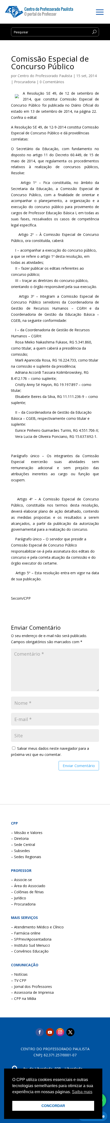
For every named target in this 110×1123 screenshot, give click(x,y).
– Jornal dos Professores (31, 986)
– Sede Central (23, 844)
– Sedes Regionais (26, 856)
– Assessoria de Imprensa (32, 992)
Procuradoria (25, 81)
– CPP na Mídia (23, 998)
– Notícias (19, 974)
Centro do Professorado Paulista (45, 75)
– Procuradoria (23, 904)
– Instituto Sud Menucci (30, 945)
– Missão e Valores (26, 832)
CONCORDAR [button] (53, 1106)
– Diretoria (20, 838)
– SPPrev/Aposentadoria (31, 939)
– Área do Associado (28, 885)
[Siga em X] (70, 1032)
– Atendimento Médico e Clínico (37, 927)
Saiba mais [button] (82, 1092)
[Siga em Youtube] (50, 1032)
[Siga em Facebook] (40, 1032)
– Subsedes (20, 850)
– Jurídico (18, 898)
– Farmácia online (25, 933)
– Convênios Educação (30, 951)
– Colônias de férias (27, 891)
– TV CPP (18, 980)
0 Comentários (52, 81)
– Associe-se (21, 879)
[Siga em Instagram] (60, 1032)
